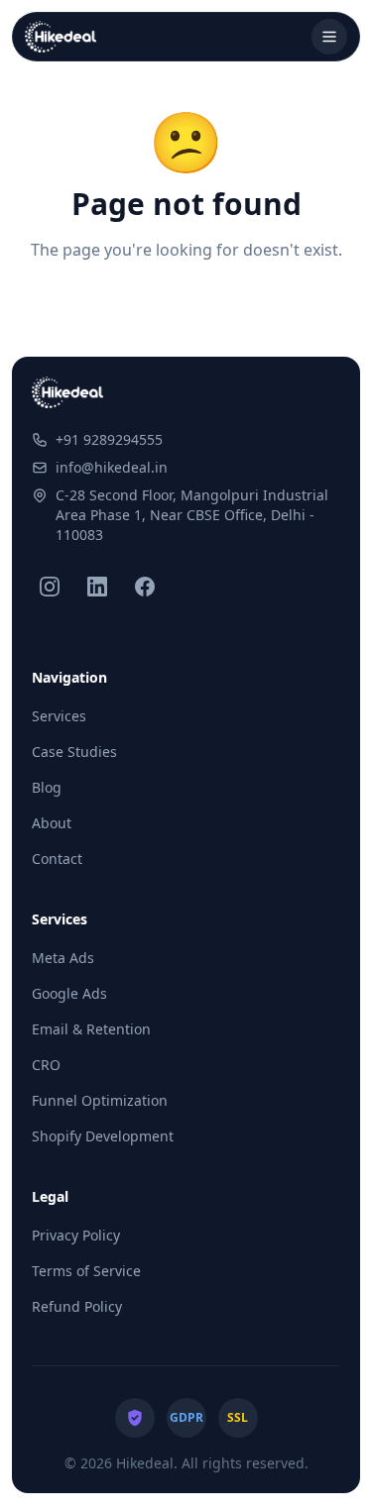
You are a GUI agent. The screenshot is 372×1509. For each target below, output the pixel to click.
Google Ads (69, 993)
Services (59, 715)
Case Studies (74, 751)
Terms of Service (86, 1270)
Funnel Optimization (100, 1100)
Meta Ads (63, 957)
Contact (57, 858)
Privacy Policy (76, 1235)
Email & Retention (91, 1029)
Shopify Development (103, 1136)
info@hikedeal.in (112, 467)
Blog (47, 787)
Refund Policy (77, 1306)
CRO (46, 1064)
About (51, 822)
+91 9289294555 (109, 439)
